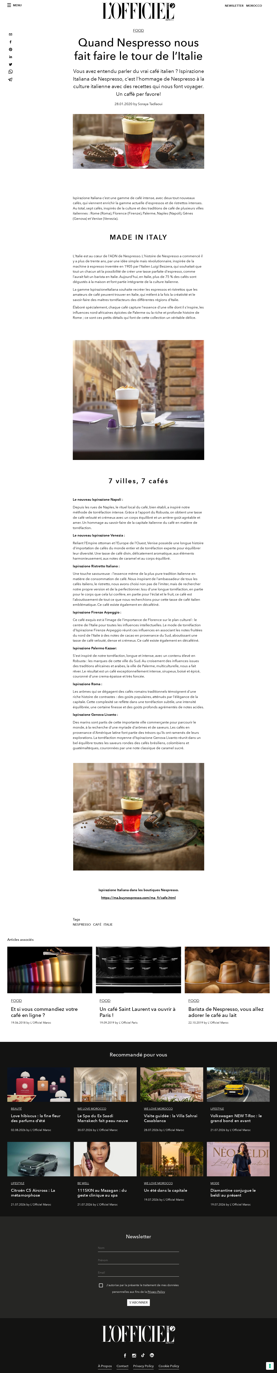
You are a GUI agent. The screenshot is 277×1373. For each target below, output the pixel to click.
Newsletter (234, 5)
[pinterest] (10, 50)
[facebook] (10, 42)
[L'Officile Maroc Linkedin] (152, 1356)
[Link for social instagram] (134, 1356)
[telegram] (10, 80)
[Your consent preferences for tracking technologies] (270, 1366)
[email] (10, 35)
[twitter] (10, 65)
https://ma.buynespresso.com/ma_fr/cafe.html (138, 898)
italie (108, 924)
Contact (122, 1366)
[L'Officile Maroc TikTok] (143, 1356)
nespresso (82, 924)
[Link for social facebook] (125, 1356)
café (97, 924)
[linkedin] (10, 57)
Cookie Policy (169, 1366)
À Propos (105, 1366)
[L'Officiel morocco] (138, 11)
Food (138, 30)
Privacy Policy (156, 1292)
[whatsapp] (10, 72)
